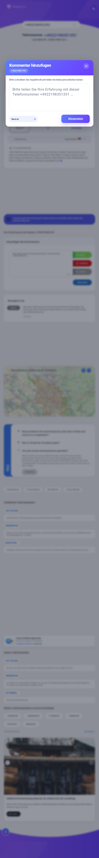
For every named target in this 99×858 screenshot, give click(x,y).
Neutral (15, 119)
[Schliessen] (86, 66)
